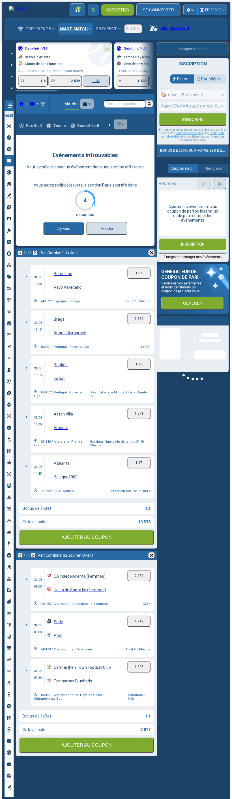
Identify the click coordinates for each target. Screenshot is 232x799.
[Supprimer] (151, 252)
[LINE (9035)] (21, 104)
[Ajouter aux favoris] (107, 48)
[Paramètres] (190, 10)
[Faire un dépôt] (93, 10)
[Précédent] (20, 252)
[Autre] (87, 103)
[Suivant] (35, 252)
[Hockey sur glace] (32, 104)
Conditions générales (189, 145)
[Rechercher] (149, 104)
